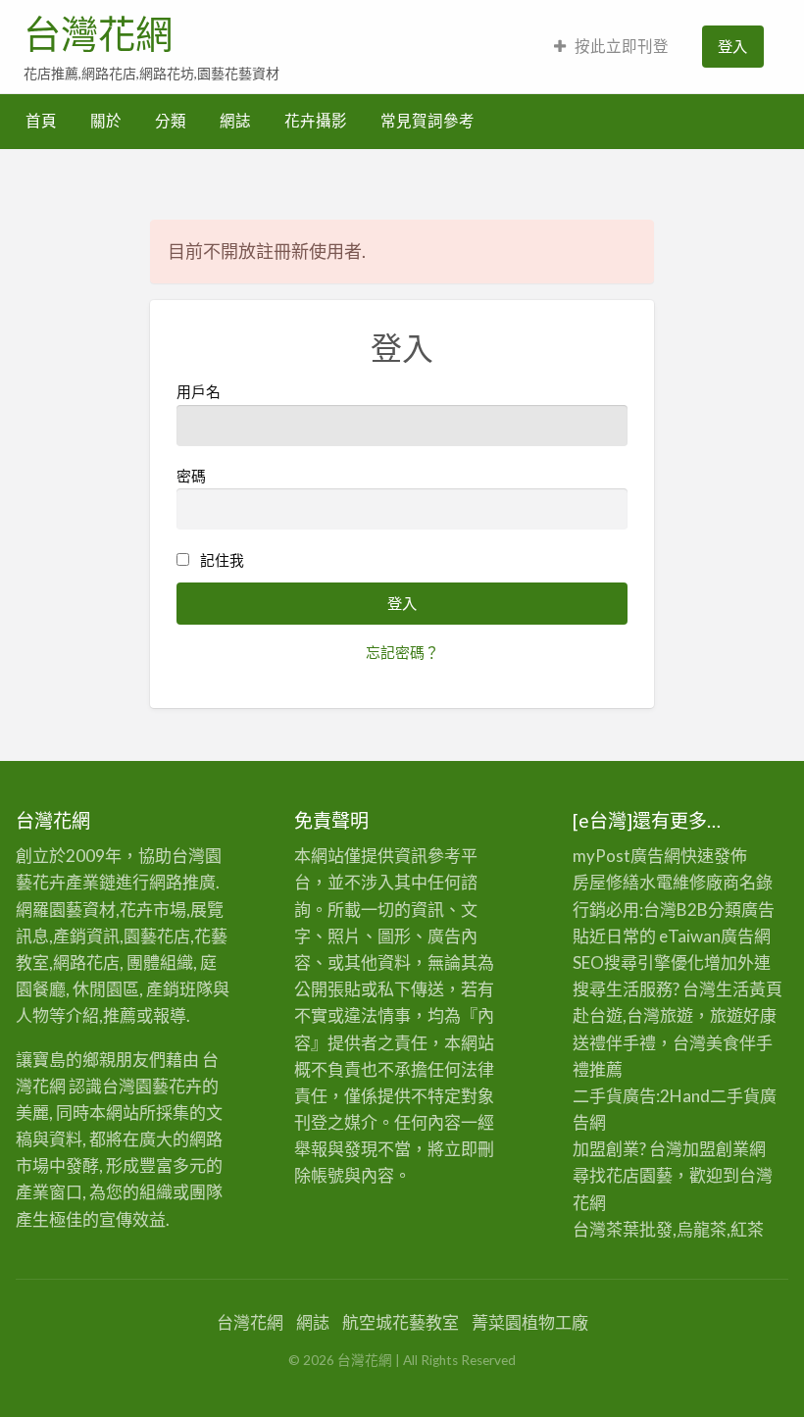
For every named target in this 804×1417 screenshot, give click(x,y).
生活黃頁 (749, 989)
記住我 (222, 560)
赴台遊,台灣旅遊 (633, 1015)
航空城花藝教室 (400, 1322)
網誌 (235, 120)
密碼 (191, 475)
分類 (170, 120)
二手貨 (735, 1096)
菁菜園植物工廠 (530, 1322)
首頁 (41, 120)
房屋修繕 (606, 882)
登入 (732, 46)
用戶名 (198, 391)
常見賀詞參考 (427, 120)
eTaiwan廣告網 (715, 936)
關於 (106, 120)
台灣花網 (98, 34)
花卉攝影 (315, 120)
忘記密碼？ (402, 652)
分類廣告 (741, 909)
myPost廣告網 (626, 855)
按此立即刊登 (622, 46)
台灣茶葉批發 (623, 1229)
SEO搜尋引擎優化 (638, 962)
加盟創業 (715, 1149)
